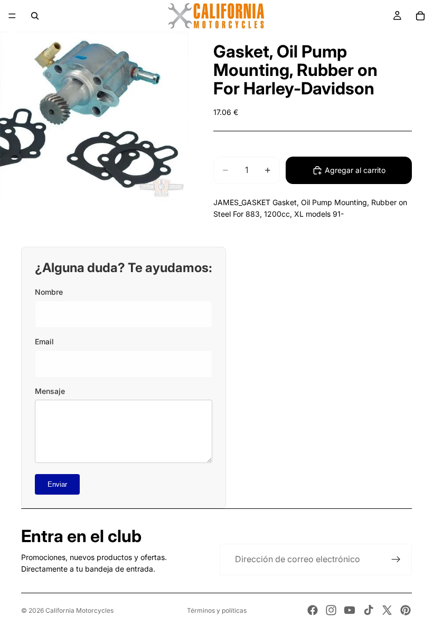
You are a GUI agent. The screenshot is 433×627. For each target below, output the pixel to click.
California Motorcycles (79, 610)
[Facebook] (312, 610)
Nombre (49, 291)
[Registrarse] (396, 559)
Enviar (57, 484)
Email (44, 341)
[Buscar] (34, 15)
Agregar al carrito (355, 170)
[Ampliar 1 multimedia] (94, 116)
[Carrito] (420, 15)
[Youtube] (349, 610)
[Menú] (12, 16)
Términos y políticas (217, 610)
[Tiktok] (368, 610)
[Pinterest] (405, 610)
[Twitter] (387, 610)
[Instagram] (331, 610)
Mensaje (50, 391)
